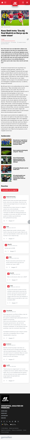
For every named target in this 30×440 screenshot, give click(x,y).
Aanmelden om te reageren (9, 190)
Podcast (4, 413)
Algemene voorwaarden (6, 430)
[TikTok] (12, 421)
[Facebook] (1, 421)
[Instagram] (4, 421)
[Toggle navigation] (5, 2)
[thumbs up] (8, 280)
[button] (17, 197)
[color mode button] (23, 2)
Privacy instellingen (5, 432)
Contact (24, 430)
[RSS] (18, 421)
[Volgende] (29, 222)
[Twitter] (6, 421)
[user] (4, 197)
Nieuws (3, 418)
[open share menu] (28, 39)
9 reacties (14, 42)
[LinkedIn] (9, 421)
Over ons (4, 411)
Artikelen (4, 415)
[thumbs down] (7, 221)
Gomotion (17, 428)
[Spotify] (15, 421)
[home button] (2, 2)
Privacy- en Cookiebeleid (17, 430)
